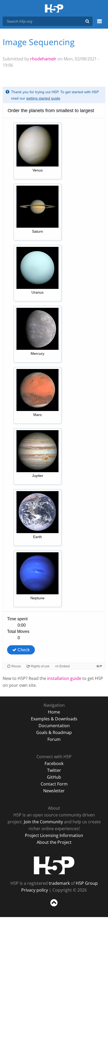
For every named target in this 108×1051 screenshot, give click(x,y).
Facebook (54, 763)
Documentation (54, 726)
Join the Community (43, 822)
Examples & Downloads (54, 719)
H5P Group (87, 883)
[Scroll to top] (54, 906)
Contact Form (54, 784)
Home (54, 712)
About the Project (54, 842)
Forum (54, 739)
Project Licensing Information (54, 835)
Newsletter (54, 791)
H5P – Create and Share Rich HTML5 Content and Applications (54, 8)
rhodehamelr (43, 59)
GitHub (54, 777)
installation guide (64, 678)
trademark (59, 883)
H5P (54, 865)
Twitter (54, 770)
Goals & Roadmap (54, 732)
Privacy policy (34, 890)
